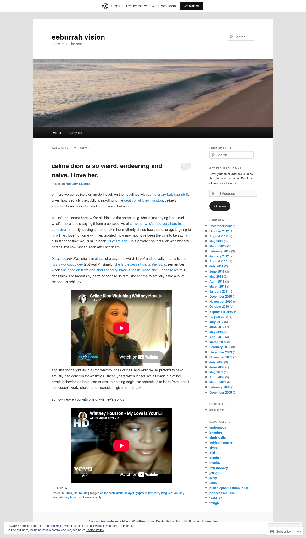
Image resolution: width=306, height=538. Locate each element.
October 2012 (219, 231)
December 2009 (220, 352)
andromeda (217, 427)
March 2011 (217, 286)
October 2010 (219, 306)
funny (68, 493)
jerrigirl (214, 472)
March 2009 (217, 382)
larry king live (163, 493)
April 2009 (216, 377)
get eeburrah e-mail (225, 168)
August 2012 (218, 236)
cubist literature (221, 442)
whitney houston (70, 497)
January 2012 (219, 256)
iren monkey (218, 467)
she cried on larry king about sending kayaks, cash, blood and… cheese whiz (121, 269)
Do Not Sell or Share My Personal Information (187, 521)
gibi (212, 452)
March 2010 (217, 341)
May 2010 (216, 331)
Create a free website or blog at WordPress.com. (122, 521)
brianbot (215, 432)
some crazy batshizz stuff (168, 194)
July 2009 (216, 362)
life (76, 493)
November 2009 (220, 357)
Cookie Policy (95, 530)
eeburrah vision (78, 37)
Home (57, 132)
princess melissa (222, 493)
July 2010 (216, 321)
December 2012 (220, 225)
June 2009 (216, 367)
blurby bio (75, 132)
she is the (140, 264)
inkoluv (214, 462)
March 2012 (217, 246)
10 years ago (117, 240)
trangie (214, 503)
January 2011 (219, 291)
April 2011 (216, 281)
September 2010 (221, 311)
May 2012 (216, 241)
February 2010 (219, 346)
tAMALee (216, 498)
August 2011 (218, 261)
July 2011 (216, 266)
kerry (213, 477)
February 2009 (219, 387)
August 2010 (218, 316)
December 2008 (220, 392)
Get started (191, 6)
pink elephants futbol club (228, 487)
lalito (213, 482)
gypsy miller (144, 493)
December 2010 (220, 296)
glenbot (215, 457)
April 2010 (216, 336)
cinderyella (217, 437)
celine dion (107, 493)
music (83, 493)
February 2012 (219, 251)
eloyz (213, 447)
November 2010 (220, 301)
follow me (220, 206)
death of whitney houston (143, 200)
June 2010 (216, 326)
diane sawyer (125, 493)
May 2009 (216, 372)
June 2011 (216, 271)
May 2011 (216, 276)
